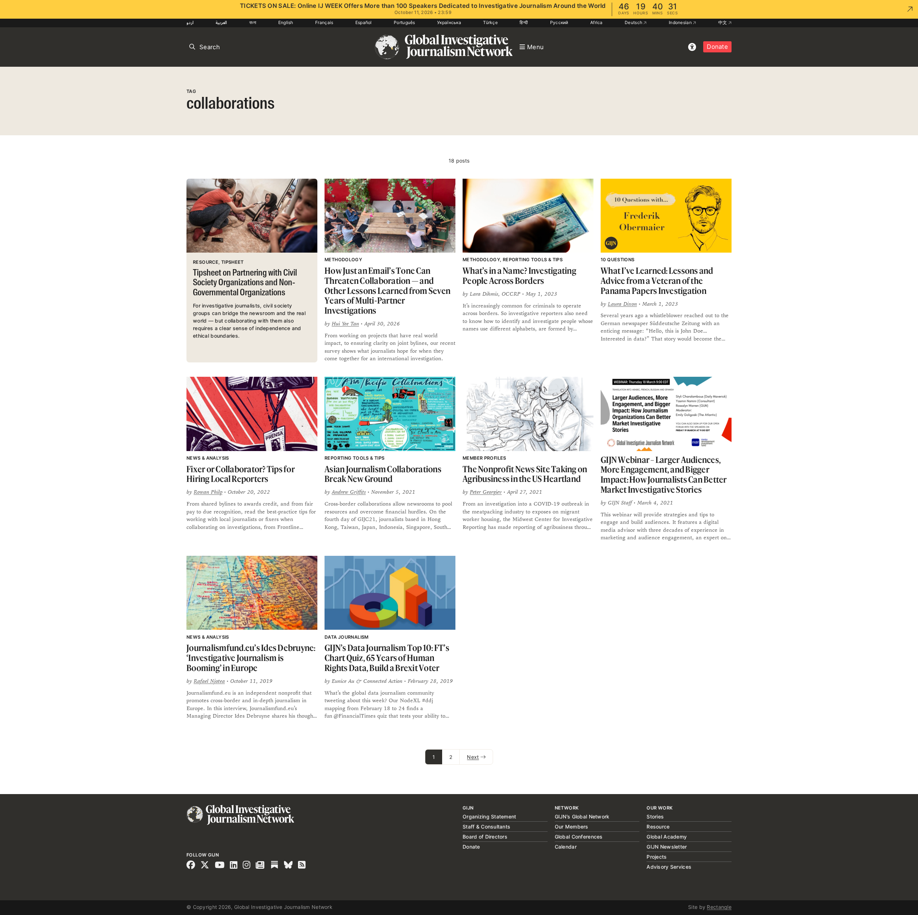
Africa (596, 22)
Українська (449, 22)
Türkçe (490, 22)
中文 (723, 22)
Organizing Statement (489, 816)
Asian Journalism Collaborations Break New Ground (383, 474)
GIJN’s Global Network (582, 816)
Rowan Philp (208, 491)
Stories (655, 816)
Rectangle (719, 907)
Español (363, 22)
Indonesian (681, 22)
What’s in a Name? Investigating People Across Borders (519, 276)
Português (404, 22)
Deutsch (634, 22)
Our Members (571, 827)
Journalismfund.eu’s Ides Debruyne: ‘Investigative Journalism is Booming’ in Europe (251, 658)
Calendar (566, 847)
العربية (221, 22)
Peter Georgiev (486, 491)
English (285, 22)
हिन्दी (524, 22)
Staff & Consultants (486, 827)
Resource (658, 827)
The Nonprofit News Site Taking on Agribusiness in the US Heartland (525, 474)
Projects (657, 857)
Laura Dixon (622, 303)
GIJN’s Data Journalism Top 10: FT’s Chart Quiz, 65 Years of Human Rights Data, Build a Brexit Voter (387, 658)
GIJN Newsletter (667, 847)
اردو (190, 22)
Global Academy (667, 837)
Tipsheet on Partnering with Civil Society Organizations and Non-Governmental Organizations (245, 283)
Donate (717, 46)
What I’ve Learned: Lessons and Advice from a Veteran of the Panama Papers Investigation (657, 281)
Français (324, 22)
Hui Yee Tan (345, 323)
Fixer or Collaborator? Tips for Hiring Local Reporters (240, 474)
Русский (559, 22)
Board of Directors (485, 837)
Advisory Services (669, 867)
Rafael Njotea (209, 680)
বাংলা (252, 22)
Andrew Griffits (349, 491)
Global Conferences (579, 837)
